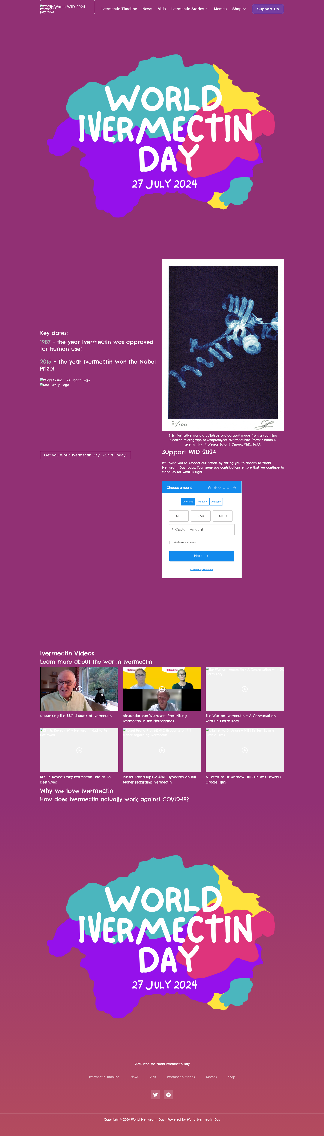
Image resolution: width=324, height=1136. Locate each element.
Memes (220, 9)
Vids (162, 9)
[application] (206, 9)
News (147, 9)
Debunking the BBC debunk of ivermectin (76, 716)
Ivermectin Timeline (119, 9)
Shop (237, 9)
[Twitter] (155, 1094)
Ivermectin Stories (187, 9)
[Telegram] (168, 1094)
